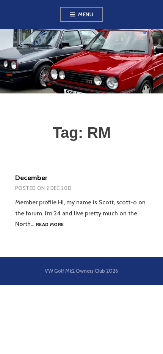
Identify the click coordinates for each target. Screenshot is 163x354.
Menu (85, 14)
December (31, 178)
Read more (50, 224)
